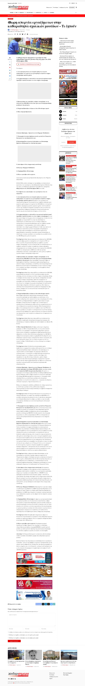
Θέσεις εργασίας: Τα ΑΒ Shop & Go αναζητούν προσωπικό (20, 15)
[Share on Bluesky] (22, 34)
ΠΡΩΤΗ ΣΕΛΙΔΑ (73, 155)
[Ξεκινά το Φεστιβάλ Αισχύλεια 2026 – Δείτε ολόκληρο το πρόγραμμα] (62, 187)
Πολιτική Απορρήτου (68, 147)
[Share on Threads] (20, 34)
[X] (71, 3)
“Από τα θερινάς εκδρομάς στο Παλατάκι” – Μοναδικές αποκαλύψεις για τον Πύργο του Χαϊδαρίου (71, 160)
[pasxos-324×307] (68, 89)
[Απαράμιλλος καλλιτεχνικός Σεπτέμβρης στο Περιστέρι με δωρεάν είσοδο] (62, 195)
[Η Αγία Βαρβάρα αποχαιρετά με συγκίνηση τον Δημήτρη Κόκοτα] (33, 655)
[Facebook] (69, 3)
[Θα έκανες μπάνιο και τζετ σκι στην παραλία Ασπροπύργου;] (69, 655)
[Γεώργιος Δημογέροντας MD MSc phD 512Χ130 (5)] (34, 595)
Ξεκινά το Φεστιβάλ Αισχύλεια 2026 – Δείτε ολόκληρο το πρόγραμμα (71, 189)
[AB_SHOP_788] (34, 558)
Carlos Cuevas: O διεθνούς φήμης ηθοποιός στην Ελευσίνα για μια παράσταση (66, 42)
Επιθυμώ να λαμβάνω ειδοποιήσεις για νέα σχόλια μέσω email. (24, 635)
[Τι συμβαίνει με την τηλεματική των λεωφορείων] (16, 655)
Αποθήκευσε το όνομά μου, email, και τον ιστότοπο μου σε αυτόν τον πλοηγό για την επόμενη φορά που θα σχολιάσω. (31, 632)
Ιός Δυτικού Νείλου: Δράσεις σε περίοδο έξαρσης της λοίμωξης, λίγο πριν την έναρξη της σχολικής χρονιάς (67, 57)
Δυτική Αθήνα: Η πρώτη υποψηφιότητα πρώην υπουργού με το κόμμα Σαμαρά (67, 48)
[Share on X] (17, 34)
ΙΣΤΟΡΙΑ (67, 155)
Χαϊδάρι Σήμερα (15, 29)
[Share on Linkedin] (9, 70)
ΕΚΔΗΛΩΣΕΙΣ (68, 192)
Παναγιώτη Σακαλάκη (26, 683)
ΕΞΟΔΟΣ (73, 192)
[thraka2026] (68, 71)
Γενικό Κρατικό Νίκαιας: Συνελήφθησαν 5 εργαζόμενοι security (50, 662)
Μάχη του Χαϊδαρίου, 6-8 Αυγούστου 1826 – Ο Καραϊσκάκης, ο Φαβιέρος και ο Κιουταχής (71, 170)
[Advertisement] (34, 91)
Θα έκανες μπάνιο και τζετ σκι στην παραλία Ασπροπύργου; (68, 662)
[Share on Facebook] (15, 34)
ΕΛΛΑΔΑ (67, 175)
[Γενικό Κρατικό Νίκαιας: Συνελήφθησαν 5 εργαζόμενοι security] (51, 655)
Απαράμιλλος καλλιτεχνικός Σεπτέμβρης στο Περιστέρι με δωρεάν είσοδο (71, 196)
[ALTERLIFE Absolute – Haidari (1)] (68, 102)
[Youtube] (68, 118)
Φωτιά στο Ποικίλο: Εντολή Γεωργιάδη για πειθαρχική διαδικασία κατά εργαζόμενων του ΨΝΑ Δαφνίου (71, 179)
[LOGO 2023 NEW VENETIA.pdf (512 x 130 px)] (34, 584)
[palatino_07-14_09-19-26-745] (34, 571)
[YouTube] (73, 3)
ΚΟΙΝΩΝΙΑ (10, 18)
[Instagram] (74, 3)
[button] (76, 7)
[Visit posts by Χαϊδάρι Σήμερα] (8, 30)
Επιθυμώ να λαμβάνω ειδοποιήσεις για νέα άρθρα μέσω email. (23, 638)
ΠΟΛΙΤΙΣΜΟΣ (68, 184)
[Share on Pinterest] (9, 67)
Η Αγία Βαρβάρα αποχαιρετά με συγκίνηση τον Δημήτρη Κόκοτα (33, 662)
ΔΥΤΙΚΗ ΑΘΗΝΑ (69, 165)
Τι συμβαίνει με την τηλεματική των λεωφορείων (16, 662)
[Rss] (76, 3)
